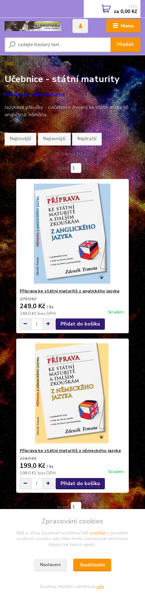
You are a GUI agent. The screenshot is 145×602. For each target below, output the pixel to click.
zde (100, 586)
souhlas (98, 533)
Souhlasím (92, 564)
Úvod (9, 63)
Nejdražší (86, 139)
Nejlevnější (54, 139)
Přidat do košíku (80, 324)
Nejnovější (20, 139)
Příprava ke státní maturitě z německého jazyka (70, 450)
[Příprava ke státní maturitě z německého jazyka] (73, 393)
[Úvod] (33, 26)
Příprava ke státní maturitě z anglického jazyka (69, 291)
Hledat (125, 44)
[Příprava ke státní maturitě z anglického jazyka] (73, 233)
